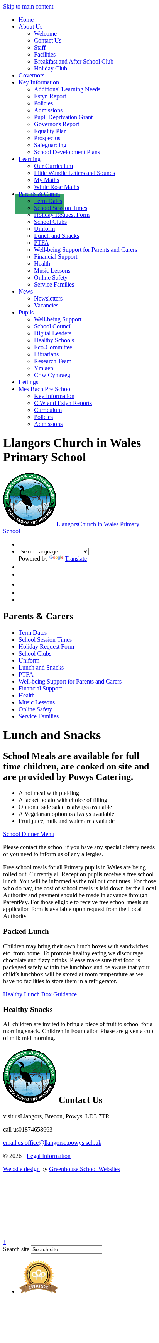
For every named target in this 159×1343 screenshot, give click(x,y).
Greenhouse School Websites (84, 1169)
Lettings (28, 382)
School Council (53, 326)
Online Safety (51, 277)
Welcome (45, 33)
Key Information (39, 82)
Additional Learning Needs (67, 89)
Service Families (54, 284)
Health (42, 263)
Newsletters (48, 298)
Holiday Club (50, 68)
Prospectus (47, 138)
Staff (40, 47)
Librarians (46, 354)
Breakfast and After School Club (73, 61)
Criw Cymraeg (52, 375)
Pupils (26, 312)
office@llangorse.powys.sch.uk (52, 1142)
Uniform (44, 228)
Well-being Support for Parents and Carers (85, 249)
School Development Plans (67, 152)
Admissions (48, 110)
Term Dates (48, 201)
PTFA (41, 242)
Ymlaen (43, 368)
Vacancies (46, 305)
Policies (43, 103)
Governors (31, 75)
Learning (30, 159)
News (26, 291)
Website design (21, 1169)
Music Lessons (52, 270)
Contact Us (47, 40)
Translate (76, 558)
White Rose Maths (56, 187)
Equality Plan (50, 131)
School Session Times (60, 207)
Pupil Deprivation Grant (63, 117)
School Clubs (50, 221)
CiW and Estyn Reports (63, 403)
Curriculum (48, 410)
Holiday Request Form (62, 214)
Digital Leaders (52, 333)
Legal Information (49, 1155)
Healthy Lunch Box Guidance (40, 994)
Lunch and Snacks (56, 235)
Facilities (45, 54)
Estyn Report (50, 96)
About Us (30, 26)
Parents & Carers (39, 194)
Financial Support (55, 256)
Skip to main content (28, 6)
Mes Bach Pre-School (45, 389)
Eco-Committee (53, 347)
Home (26, 19)
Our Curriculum (53, 166)
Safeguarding (50, 145)
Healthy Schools (54, 340)
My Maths (46, 180)
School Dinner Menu (28, 834)
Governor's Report (56, 124)
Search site (16, 1249)
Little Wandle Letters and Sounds (74, 173)
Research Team (52, 361)
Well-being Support (57, 319)
